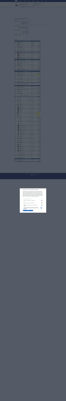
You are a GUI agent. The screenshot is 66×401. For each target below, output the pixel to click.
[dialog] (33, 200)
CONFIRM (28, 210)
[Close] (45, 189)
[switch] (41, 200)
